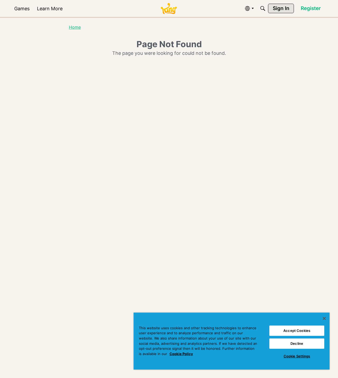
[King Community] (169, 8)
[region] (232, 341)
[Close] (324, 318)
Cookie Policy (181, 354)
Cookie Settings (297, 356)
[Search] (262, 8)
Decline (296, 343)
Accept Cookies (296, 330)
